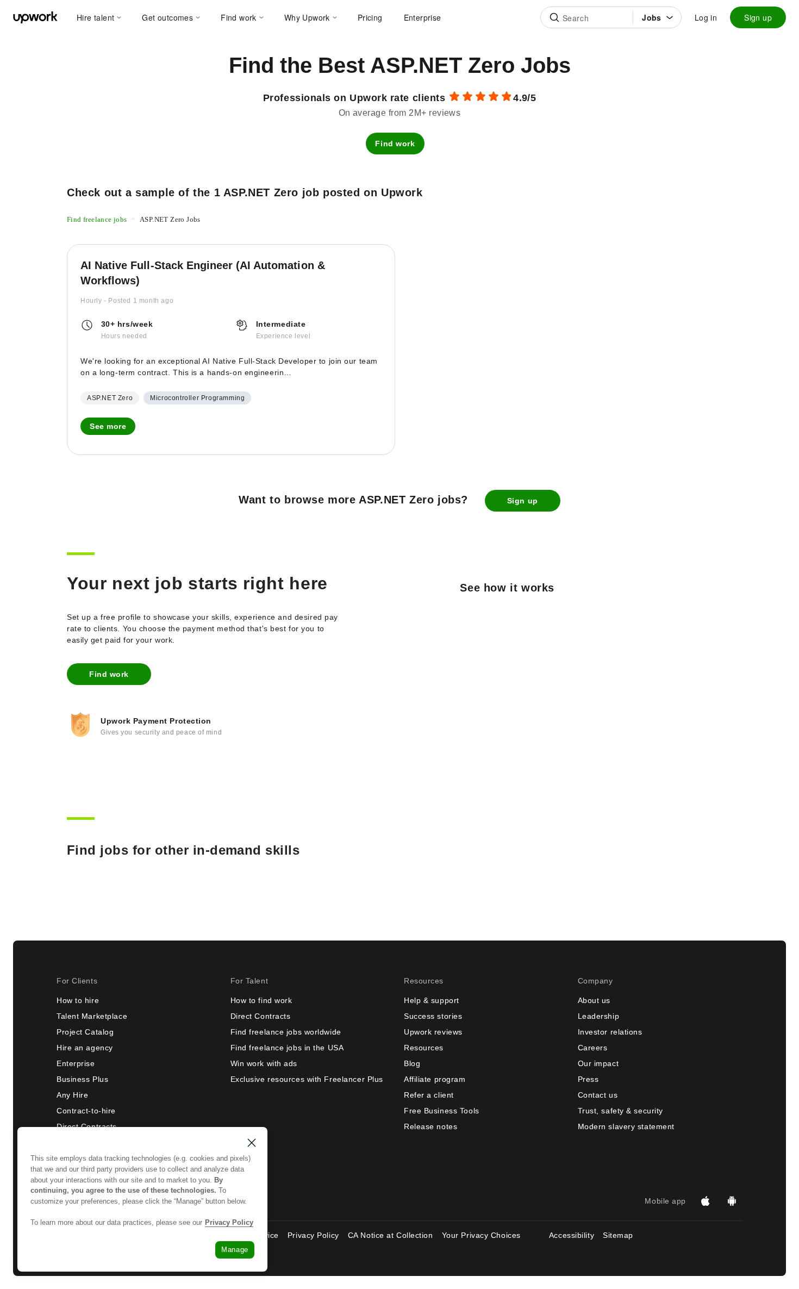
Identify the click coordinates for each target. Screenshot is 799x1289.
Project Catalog (85, 1032)
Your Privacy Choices (491, 1235)
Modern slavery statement (626, 1126)
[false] (97, 219)
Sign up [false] (522, 500)
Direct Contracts (260, 1016)
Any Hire (72, 1095)
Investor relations (610, 1032)
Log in (706, 17)
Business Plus (82, 1079)
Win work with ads (264, 1063)
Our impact (598, 1063)
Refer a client (429, 1095)
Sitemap (618, 1235)
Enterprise (76, 1063)
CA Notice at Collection (390, 1235)
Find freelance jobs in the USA (287, 1047)
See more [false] (108, 426)
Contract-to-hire (86, 1110)
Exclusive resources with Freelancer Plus (306, 1079)
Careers (593, 1047)
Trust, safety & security (620, 1110)
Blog (412, 1063)
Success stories (433, 1016)
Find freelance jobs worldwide (285, 1032)
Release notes (430, 1126)
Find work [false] (395, 143)
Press (588, 1079)
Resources (424, 1047)
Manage (234, 1250)
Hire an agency (85, 1047)
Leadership (599, 1016)
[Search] (554, 17)
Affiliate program (435, 1079)
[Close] (252, 1143)
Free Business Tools (441, 1110)
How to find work (261, 1000)
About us (594, 1000)
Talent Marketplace (92, 1016)
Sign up (758, 17)
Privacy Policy (313, 1235)
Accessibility (571, 1235)
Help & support (431, 1000)
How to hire (78, 1000)
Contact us (598, 1095)
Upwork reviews (433, 1032)
